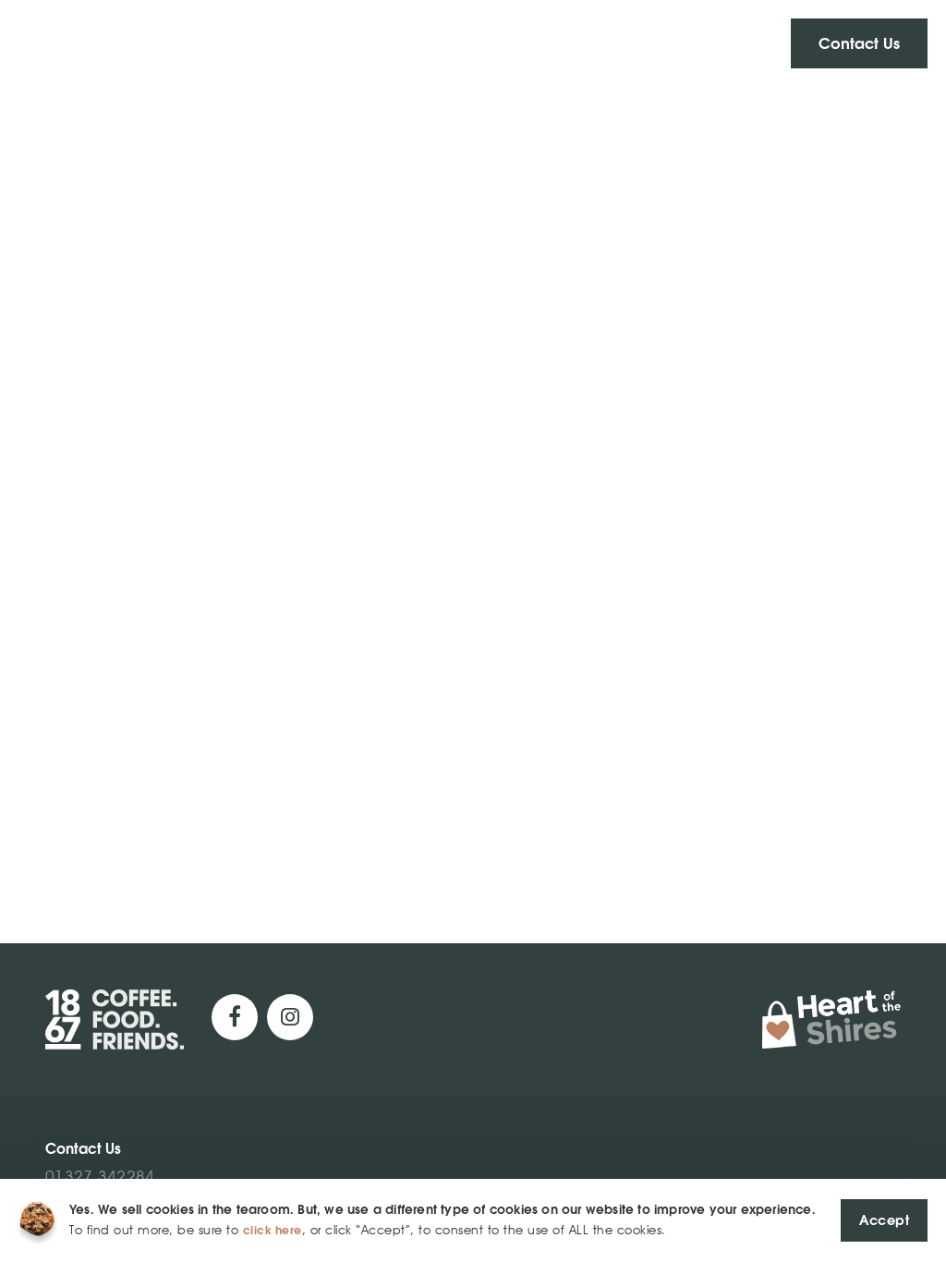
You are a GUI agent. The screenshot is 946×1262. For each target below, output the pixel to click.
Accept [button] (884, 1220)
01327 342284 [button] (100, 1176)
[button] (859, 43)
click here (272, 1230)
